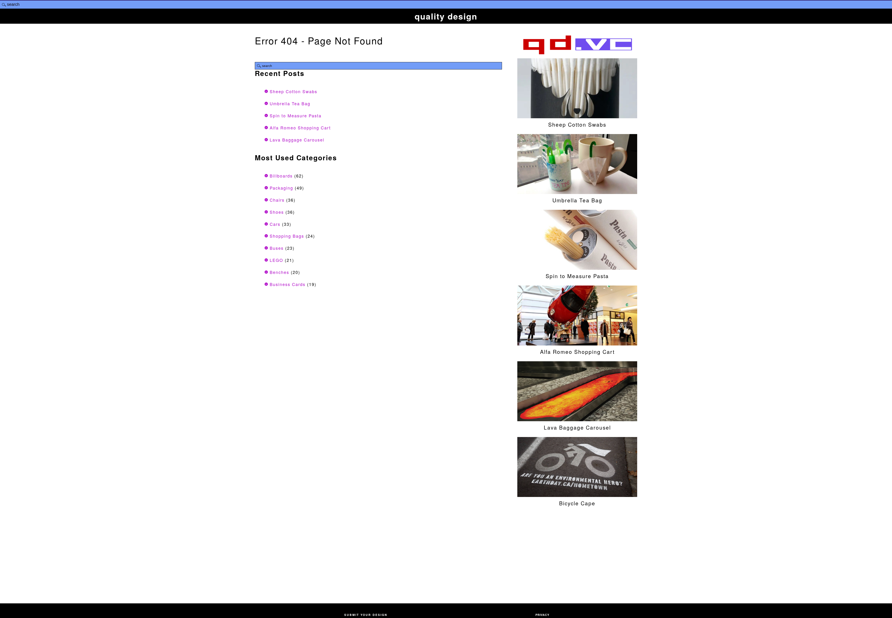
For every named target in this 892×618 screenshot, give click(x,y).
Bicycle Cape (577, 503)
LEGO (276, 260)
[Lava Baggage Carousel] (577, 419)
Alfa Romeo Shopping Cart (300, 128)
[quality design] (577, 53)
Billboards (281, 176)
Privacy (542, 615)
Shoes (277, 212)
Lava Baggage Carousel (297, 140)
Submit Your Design (365, 615)
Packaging (281, 188)
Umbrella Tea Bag (290, 103)
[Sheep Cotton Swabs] (577, 116)
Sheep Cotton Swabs (293, 91)
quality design (446, 16)
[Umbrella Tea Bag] (577, 191)
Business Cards (287, 284)
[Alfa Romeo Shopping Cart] (577, 343)
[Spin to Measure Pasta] (577, 267)
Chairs (277, 200)
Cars (275, 224)
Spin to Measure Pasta (295, 115)
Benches (279, 272)
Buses (277, 248)
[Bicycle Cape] (577, 494)
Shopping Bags (287, 236)
